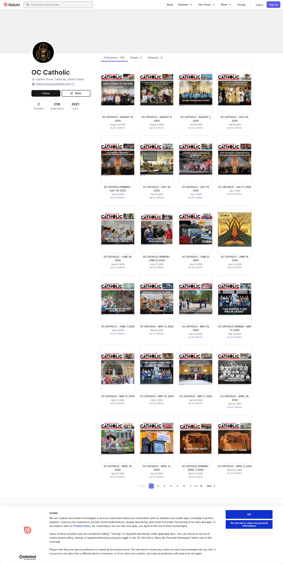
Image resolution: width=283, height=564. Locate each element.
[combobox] (61, 4)
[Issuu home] (12, 4)
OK (249, 514)
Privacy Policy (82, 526)
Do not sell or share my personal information (249, 524)
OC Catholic (119, 128)
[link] (169, 4)
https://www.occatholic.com (55, 83)
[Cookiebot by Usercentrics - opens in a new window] (27, 557)
